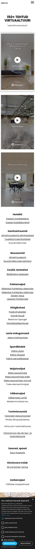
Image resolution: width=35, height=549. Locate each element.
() (17, 25)
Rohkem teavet (5, 515)
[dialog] (17, 523)
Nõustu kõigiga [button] (9, 543)
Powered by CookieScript (8, 547)
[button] (17, 540)
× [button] (33, 499)
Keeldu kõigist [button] (26, 543)
